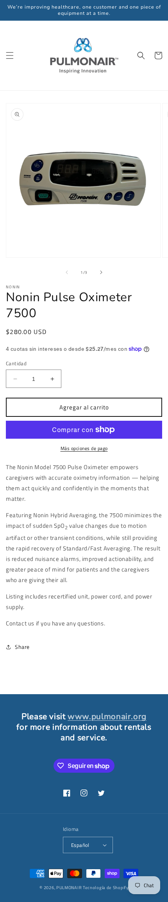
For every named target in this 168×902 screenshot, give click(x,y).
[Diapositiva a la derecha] (101, 272)
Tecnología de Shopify (106, 887)
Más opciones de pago (84, 448)
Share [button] (22, 647)
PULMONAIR (69, 887)
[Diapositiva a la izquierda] (66, 272)
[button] (9, 55)
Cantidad (16, 363)
